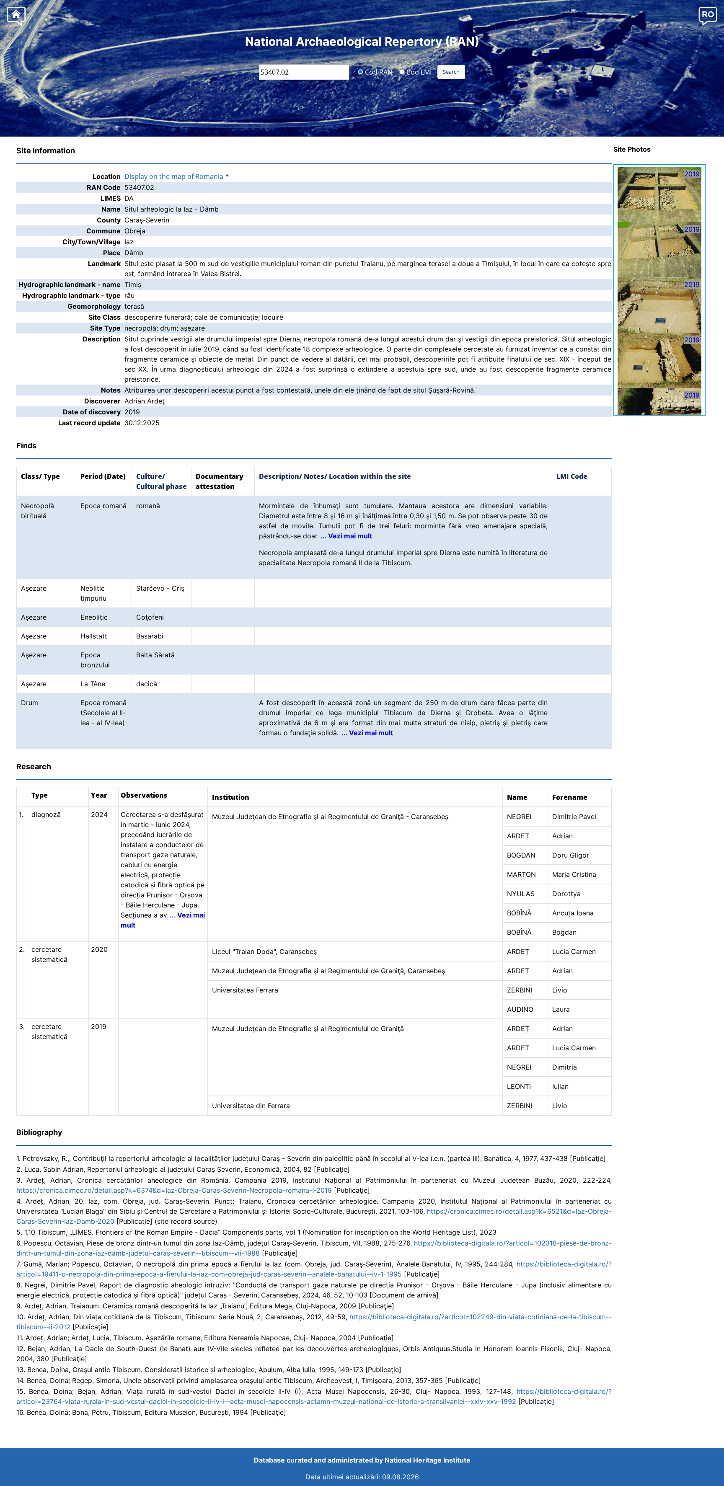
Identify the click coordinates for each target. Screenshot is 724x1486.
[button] (707, 15)
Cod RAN (378, 71)
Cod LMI (418, 71)
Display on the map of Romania (173, 176)
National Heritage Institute (428, 1460)
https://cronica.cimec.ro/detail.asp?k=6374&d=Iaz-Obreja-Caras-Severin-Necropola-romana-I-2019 (174, 1190)
